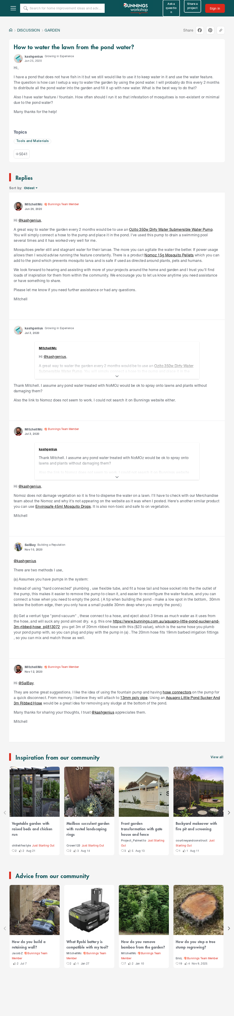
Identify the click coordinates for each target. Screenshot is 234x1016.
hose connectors (177, 692)
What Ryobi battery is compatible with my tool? (87, 944)
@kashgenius (30, 220)
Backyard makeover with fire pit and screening (196, 825)
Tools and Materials (32, 141)
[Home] (10, 30)
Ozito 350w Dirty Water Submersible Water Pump (171, 229)
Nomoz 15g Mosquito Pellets (169, 255)
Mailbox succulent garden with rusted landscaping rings (88, 828)
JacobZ (17, 953)
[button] (18, 58)
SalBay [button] (30, 545)
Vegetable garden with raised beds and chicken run (32, 828)
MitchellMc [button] (34, 204)
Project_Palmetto (133, 840)
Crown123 (73, 845)
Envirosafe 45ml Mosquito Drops (63, 506)
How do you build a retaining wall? (28, 944)
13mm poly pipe (134, 697)
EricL (179, 958)
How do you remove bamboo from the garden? (143, 944)
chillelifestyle (21, 845)
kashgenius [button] (34, 56)
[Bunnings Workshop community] (136, 8)
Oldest (29, 188)
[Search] (25, 8)
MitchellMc (74, 953)
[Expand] (117, 376)
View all (217, 757)
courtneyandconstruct (192, 840)
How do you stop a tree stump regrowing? (195, 944)
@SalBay (26, 683)
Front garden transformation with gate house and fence (141, 828)
